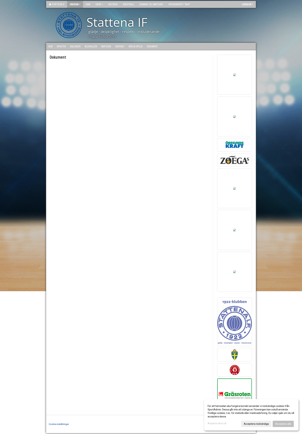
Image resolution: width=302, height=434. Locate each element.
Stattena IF (57, 4)
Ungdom (74, 4)
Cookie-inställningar (59, 424)
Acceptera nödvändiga (256, 423)
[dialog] (251, 415)
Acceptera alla (283, 423)
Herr (98, 4)
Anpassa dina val (217, 423)
